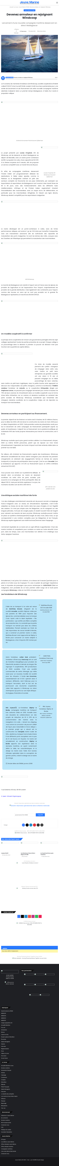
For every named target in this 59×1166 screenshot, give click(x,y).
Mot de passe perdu (6, 1122)
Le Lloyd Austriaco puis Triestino (46, 853)
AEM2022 (3, 1020)
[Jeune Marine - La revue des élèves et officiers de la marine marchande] (29, 2)
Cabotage (3, 1075)
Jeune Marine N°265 (24, 7)
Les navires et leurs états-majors (9, 1096)
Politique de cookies (6, 1129)
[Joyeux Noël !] (10, 847)
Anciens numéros (5, 1068)
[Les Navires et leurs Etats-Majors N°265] (29, 847)
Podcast (3, 1101)
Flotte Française (5, 1086)
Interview (3, 1046)
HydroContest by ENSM (7, 1011)
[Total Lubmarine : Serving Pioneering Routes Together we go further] (29, 959)
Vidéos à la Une (5, 1053)
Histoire (3, 1044)
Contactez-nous (5, 1125)
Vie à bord (3, 1055)
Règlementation (5, 1048)
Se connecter (4, 1117)
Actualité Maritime (5, 1025)
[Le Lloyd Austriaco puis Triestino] (49, 847)
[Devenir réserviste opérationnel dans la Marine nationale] (29, 807)
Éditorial (3, 1084)
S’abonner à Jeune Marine (7, 1115)
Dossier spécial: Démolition (7, 1037)
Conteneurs (4, 1077)
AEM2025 (3, 1013)
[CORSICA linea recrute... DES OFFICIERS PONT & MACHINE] (29, 833)
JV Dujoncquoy (23, 31)
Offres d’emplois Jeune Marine (8, 1144)
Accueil (11, 7)
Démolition (3, 1082)
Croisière (3, 1079)
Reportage (3, 1103)
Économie (3, 1039)
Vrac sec (3, 1108)
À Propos (3, 1139)
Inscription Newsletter (6, 1132)
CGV (2, 1127)
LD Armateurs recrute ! (29, 861)
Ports (2, 1051)
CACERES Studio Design (38, 1159)
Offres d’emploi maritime (7, 1146)
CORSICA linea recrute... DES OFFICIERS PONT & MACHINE (29, 831)
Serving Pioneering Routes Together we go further (29, 956)
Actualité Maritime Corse (7, 1065)
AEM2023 (3, 1018)
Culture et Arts (4, 1034)
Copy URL (40, 815)
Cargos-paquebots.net (6, 1022)
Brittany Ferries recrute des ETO (30, 886)
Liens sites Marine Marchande (8, 1151)
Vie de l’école (4, 1058)
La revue (16, 7)
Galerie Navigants (5, 1041)
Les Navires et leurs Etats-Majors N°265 (28, 853)
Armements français (6, 1070)
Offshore (3, 1098)
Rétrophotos (4, 1105)
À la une (3, 1027)
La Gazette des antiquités (7, 1093)
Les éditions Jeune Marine (7, 1141)
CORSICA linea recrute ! (29, 921)
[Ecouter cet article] (3, 78)
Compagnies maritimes (6, 1148)
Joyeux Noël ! (4, 853)
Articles (3, 1072)
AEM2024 (3, 1015)
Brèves (3, 1032)
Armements (4, 1029)
